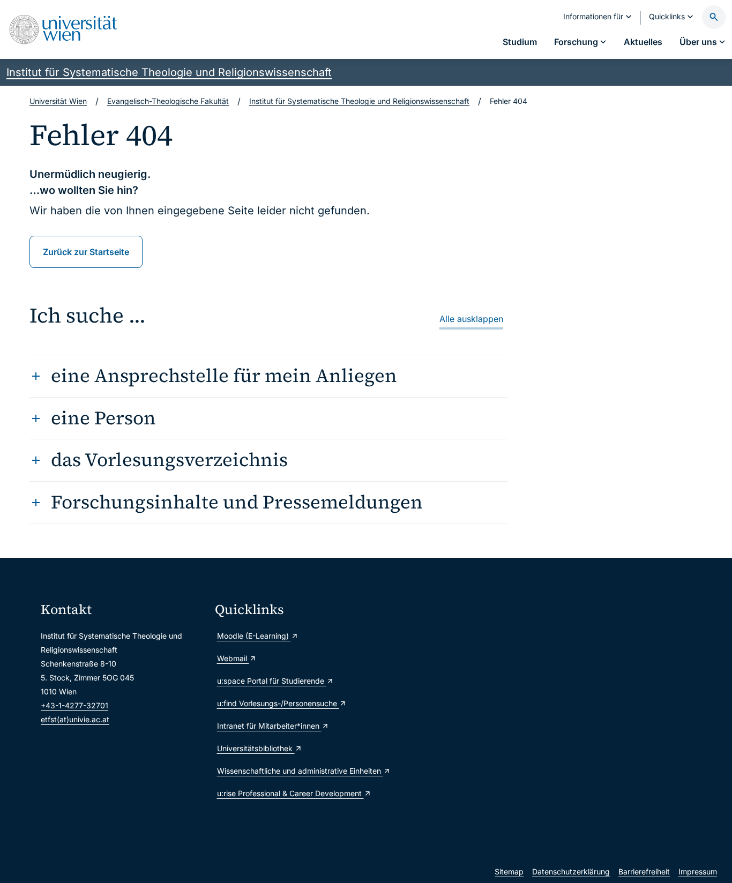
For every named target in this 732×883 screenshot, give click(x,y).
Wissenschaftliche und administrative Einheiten (297, 770)
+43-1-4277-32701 (74, 705)
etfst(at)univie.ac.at (75, 719)
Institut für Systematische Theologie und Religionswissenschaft (169, 72)
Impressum (697, 871)
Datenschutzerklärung (571, 871)
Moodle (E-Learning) (254, 635)
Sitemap (509, 871)
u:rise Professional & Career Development (290, 793)
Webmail (233, 658)
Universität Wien (58, 101)
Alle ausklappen (471, 318)
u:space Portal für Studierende (271, 680)
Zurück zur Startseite (86, 251)
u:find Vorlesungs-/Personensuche (278, 703)
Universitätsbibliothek (256, 748)
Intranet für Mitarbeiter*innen (269, 725)
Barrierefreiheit (644, 871)
